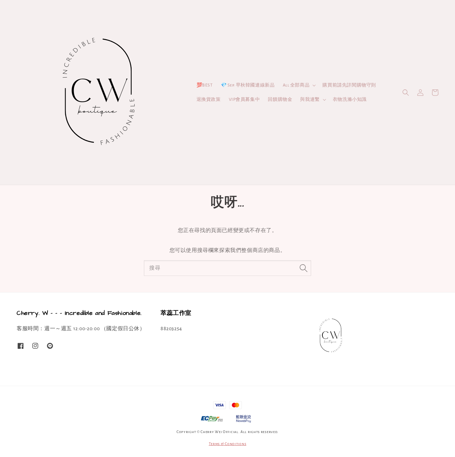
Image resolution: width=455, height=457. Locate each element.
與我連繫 (309, 99)
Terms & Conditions (227, 444)
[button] (405, 92)
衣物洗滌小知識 (350, 99)
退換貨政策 (209, 99)
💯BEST (205, 85)
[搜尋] (303, 268)
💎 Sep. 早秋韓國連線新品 (248, 85)
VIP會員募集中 (244, 99)
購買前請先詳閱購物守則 (349, 85)
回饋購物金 (280, 99)
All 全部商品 (296, 85)
